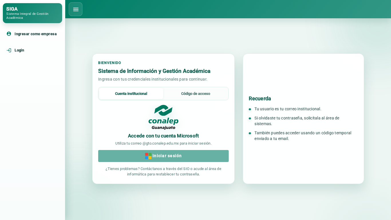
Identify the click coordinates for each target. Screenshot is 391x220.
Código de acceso (195, 93)
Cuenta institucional (131, 93)
